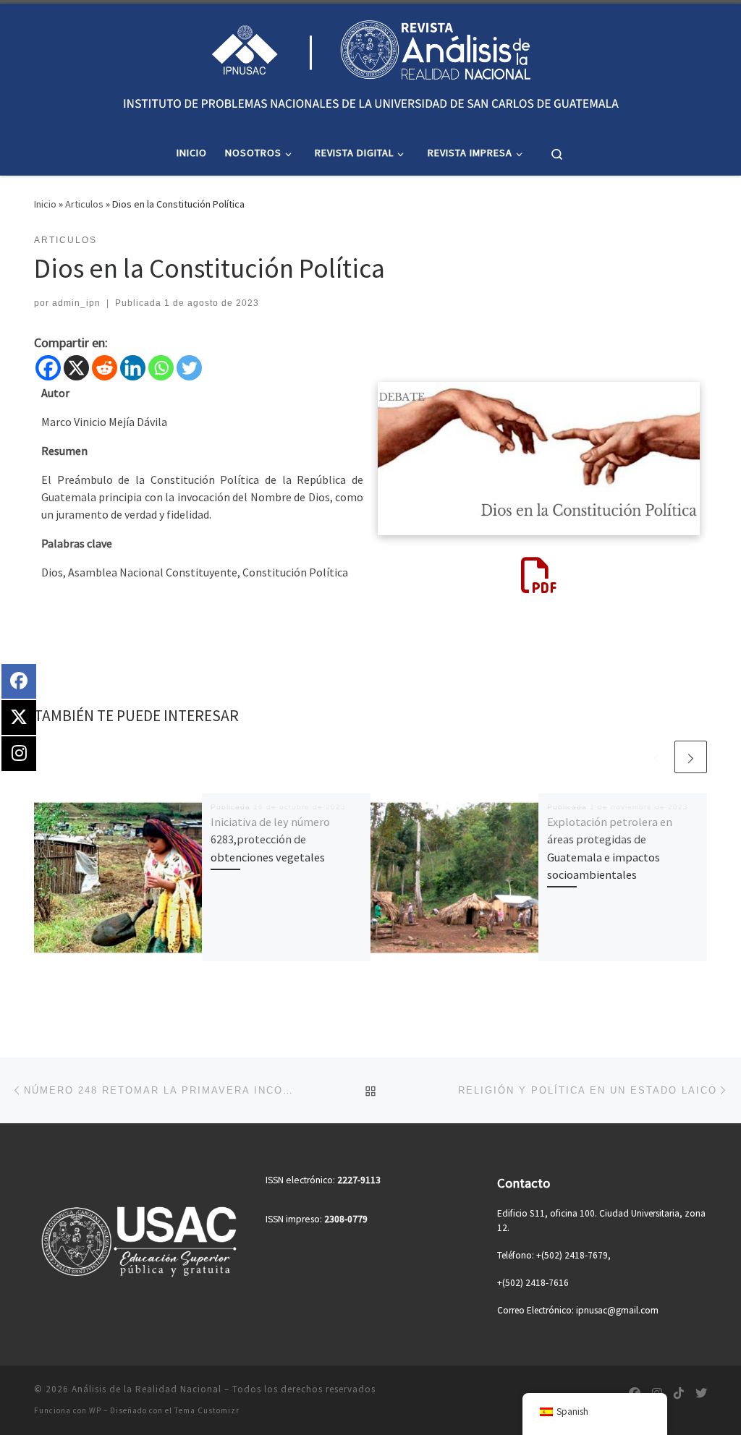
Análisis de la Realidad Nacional (146, 1389)
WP (95, 1410)
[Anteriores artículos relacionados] (656, 757)
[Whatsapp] (161, 367)
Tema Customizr (207, 1410)
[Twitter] (189, 367)
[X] (76, 367)
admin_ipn (76, 303)
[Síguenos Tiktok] (679, 1393)
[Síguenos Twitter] (701, 1393)
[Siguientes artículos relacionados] (690, 757)
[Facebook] (48, 367)
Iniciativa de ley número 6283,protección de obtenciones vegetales (270, 839)
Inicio (45, 203)
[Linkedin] (132, 367)
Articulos (84, 203)
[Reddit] (104, 367)
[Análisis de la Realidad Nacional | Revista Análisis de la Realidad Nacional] (370, 64)
